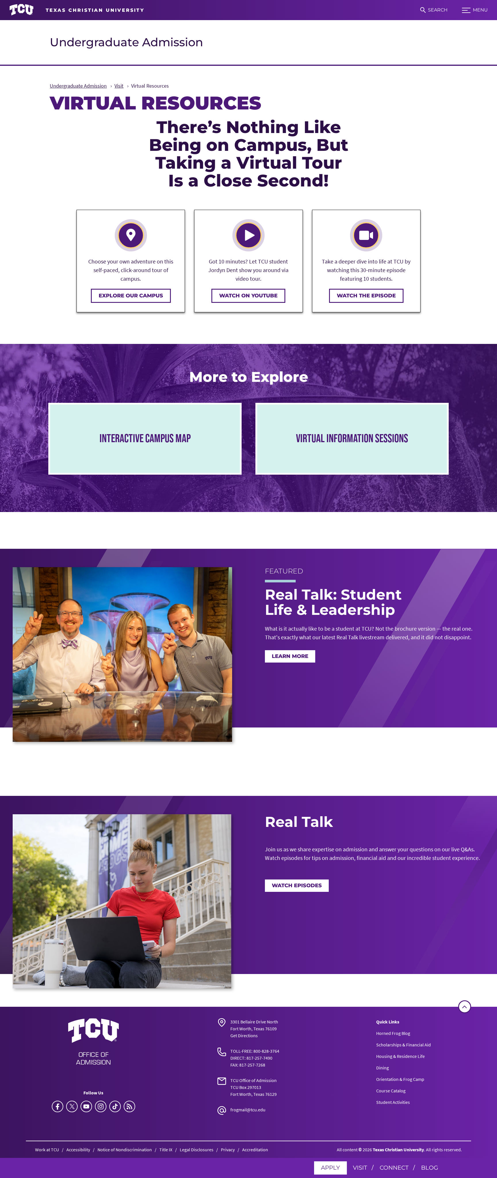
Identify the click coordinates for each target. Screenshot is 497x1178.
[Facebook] (57, 1106)
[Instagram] (100, 1106)
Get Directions (244, 1035)
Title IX (165, 1149)
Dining (382, 1068)
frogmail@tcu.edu (247, 1109)
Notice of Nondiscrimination (125, 1149)
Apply (330, 1167)
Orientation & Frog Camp (400, 1079)
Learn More (290, 656)
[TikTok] (115, 1106)
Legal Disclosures (196, 1149)
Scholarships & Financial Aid (403, 1045)
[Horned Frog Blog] (129, 1106)
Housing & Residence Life (400, 1056)
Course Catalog (391, 1091)
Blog (429, 1167)
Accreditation (255, 1149)
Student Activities (393, 1102)
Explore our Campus (131, 295)
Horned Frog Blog (393, 1033)
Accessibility (78, 1149)
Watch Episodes (297, 885)
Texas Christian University (398, 1149)
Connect (394, 1167)
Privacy (228, 1149)
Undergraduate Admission (126, 42)
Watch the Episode (366, 295)
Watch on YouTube (248, 295)
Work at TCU (47, 1149)
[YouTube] (86, 1106)
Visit (360, 1167)
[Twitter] (72, 1106)
